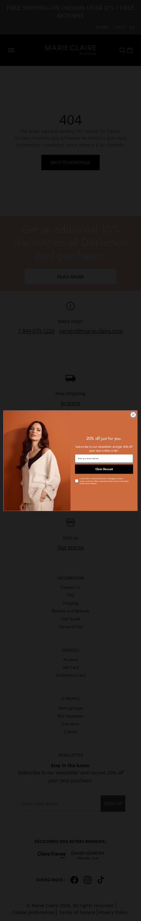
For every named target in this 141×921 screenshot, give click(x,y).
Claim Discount (104, 469)
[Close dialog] (133, 415)
